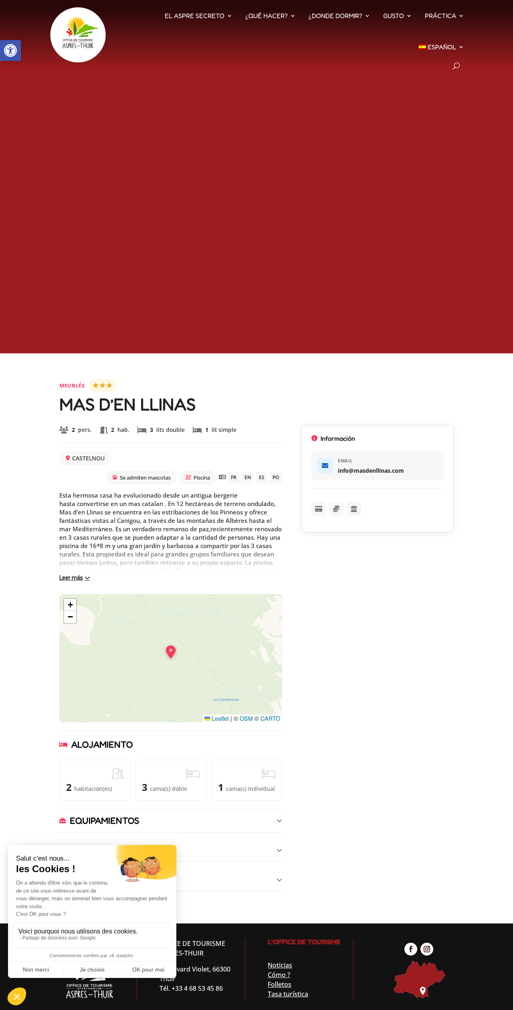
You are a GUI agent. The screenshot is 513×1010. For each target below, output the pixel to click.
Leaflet (219, 718)
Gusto (393, 16)
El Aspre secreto (194, 16)
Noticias (280, 965)
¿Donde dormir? (335, 16)
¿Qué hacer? (266, 16)
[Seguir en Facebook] (410, 949)
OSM (246, 718)
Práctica (440, 16)
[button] (10, 50)
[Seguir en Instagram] (426, 949)
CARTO (270, 718)
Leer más (71, 578)
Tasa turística (288, 994)
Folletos (279, 984)
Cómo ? (279, 974)
